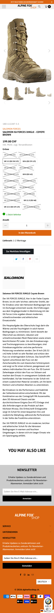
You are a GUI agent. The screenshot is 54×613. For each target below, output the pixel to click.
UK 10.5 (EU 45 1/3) (12, 194)
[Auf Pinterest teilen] (30, 259)
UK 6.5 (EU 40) (10, 168)
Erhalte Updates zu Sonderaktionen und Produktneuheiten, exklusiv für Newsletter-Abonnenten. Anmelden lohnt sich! (23, 546)
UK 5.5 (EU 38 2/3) (11, 161)
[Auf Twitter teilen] (16, 259)
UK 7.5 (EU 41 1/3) (11, 174)
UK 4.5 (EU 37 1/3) (27, 155)
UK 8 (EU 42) (28, 174)
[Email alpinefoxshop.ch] (32, 575)
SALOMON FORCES (12, 129)
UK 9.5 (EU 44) (10, 187)
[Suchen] (39, 6)
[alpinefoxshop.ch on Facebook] (20, 575)
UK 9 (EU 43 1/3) (29, 181)
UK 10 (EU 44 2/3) (27, 187)
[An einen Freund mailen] (37, 259)
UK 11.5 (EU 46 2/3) (12, 200)
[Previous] (5, 50)
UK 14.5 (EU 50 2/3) (31, 207)
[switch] (48, 609)
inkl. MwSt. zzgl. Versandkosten (17, 145)
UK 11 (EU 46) (29, 194)
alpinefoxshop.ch (31, 589)
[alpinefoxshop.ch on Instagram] (24, 575)
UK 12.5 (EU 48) (30, 200)
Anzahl (6, 220)
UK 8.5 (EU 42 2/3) (11, 181)
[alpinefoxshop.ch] (27, 6)
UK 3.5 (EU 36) (10, 155)
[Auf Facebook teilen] (23, 259)
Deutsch (42, 581)
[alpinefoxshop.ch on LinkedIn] (28, 575)
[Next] (49, 50)
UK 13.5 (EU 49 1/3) (12, 207)
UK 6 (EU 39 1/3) (29, 161)
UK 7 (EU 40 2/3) (26, 168)
